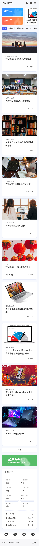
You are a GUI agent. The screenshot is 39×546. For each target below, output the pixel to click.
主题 (34, 542)
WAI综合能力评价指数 (15, 225)
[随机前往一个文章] (26, 3)
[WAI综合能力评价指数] (19, 209)
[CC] (33, 534)
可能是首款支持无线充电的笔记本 (19, 310)
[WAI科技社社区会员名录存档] (19, 42)
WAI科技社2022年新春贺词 (18, 267)
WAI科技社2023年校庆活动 (18, 184)
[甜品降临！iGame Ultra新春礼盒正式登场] (19, 375)
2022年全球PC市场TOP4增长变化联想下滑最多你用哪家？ (19, 352)
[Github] (24, 534)
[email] (6, 534)
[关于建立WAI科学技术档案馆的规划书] (19, 125)
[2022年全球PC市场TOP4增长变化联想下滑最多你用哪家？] (19, 333)
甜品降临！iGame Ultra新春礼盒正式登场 (19, 393)
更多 (35, 28)
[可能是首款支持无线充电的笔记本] (19, 292)
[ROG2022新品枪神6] (19, 417)
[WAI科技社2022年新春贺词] (19, 250)
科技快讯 (11, 28)
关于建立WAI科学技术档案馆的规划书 (19, 144)
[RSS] (15, 534)
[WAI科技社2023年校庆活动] (19, 167)
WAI (17, 543)
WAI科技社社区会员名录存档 (18, 59)
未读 (16, 56)
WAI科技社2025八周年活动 (18, 101)
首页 (4, 28)
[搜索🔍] (31, 3)
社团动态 (20, 28)
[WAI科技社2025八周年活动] (19, 84)
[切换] (35, 3)
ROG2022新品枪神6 (15, 433)
